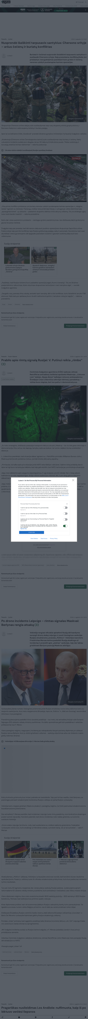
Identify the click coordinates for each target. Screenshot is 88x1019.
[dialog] (44, 509)
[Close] (73, 480)
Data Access (44, 538)
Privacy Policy (53, 538)
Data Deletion (34, 538)
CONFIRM (31, 532)
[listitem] (44, 504)
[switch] (65, 508)
